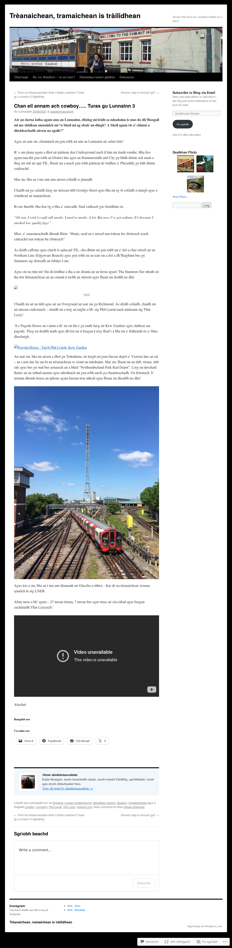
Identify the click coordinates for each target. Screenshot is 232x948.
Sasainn (122, 803)
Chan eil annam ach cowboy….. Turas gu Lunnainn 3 (74, 105)
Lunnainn (42, 807)
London (29, 807)
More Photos (180, 196)
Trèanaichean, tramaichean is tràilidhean (75, 15)
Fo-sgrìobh (183, 124)
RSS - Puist (74, 906)
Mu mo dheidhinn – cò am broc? (54, 77)
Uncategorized (137, 803)
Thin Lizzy (69, 807)
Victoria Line (84, 807)
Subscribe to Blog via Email (194, 92)
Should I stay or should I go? (140, 92)
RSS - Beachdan (76, 910)
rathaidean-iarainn (104, 803)
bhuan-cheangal (134, 807)
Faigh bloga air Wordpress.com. (204, 926)
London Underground (78, 803)
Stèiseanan (126, 77)
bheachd (143, 883)
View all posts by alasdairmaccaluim (67, 788)
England (58, 803)
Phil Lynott (55, 807)
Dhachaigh (21, 77)
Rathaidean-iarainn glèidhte (97, 77)
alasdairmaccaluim (62, 111)
